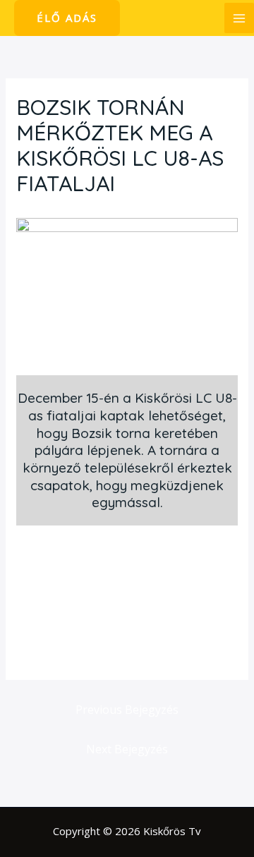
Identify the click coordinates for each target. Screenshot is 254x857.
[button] (67, 18)
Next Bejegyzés (127, 749)
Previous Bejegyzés (127, 709)
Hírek (36, 210)
